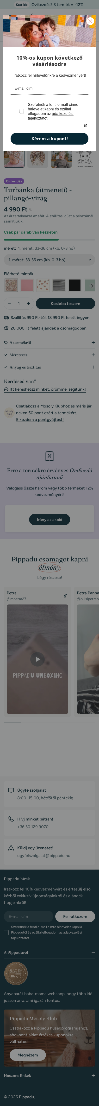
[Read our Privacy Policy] (85, 125)
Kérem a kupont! (49, 138)
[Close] (90, 21)
